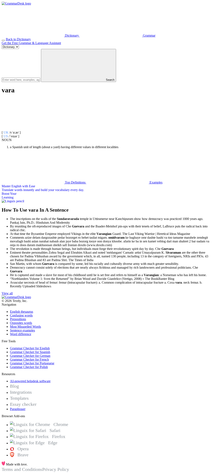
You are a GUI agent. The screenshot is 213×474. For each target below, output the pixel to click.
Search (109, 79)
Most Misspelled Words (25, 326)
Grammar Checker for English (30, 348)
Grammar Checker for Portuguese (32, 363)
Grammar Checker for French (29, 359)
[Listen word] (33, 128)
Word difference (20, 334)
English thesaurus (21, 311)
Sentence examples (22, 330)
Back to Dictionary (18, 39)
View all (7, 293)
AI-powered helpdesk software (30, 381)
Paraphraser (17, 409)
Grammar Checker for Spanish (30, 352)
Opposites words (21, 323)
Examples (155, 182)
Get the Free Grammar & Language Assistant (31, 43)
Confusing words (21, 315)
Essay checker (23, 404)
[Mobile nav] (3, 40)
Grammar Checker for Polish (29, 367)
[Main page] (16, 3)
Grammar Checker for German (30, 355)
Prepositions (18, 319)
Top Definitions (75, 182)
